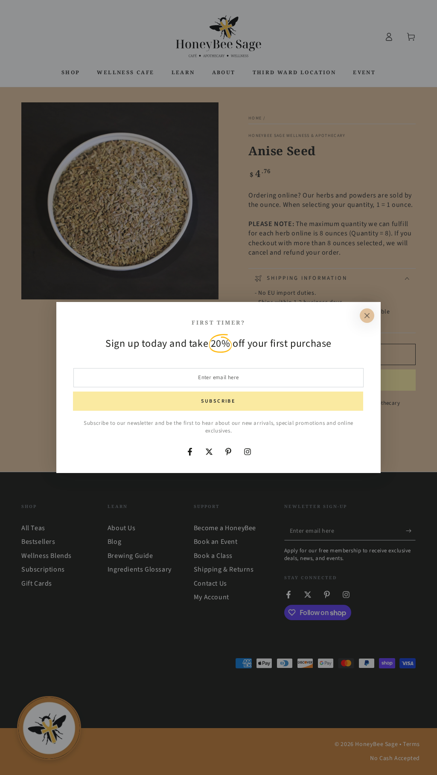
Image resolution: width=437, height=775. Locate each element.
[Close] (367, 315)
